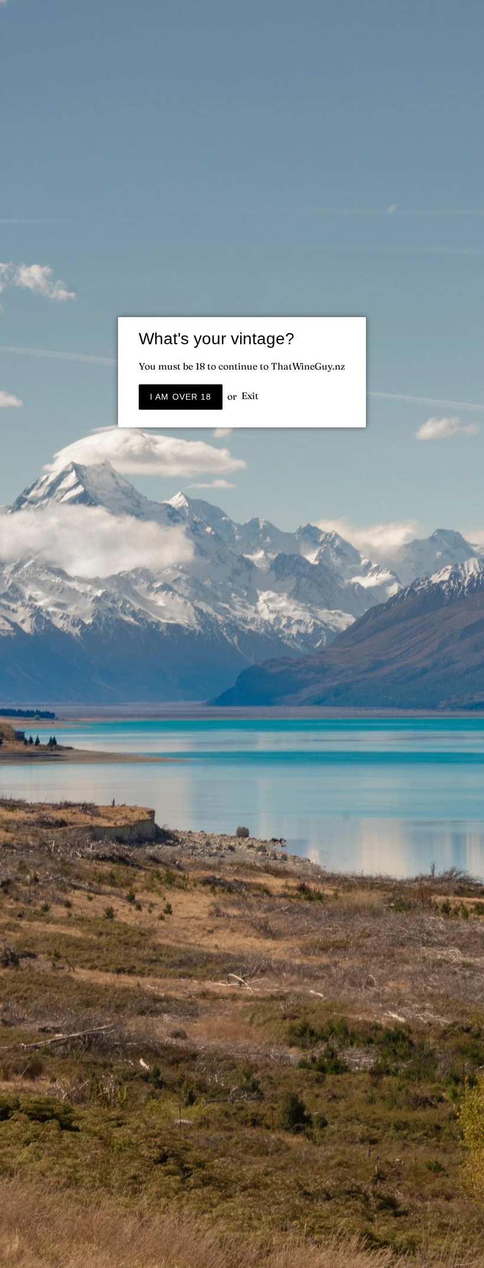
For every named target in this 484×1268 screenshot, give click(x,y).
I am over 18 (180, 396)
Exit (250, 396)
